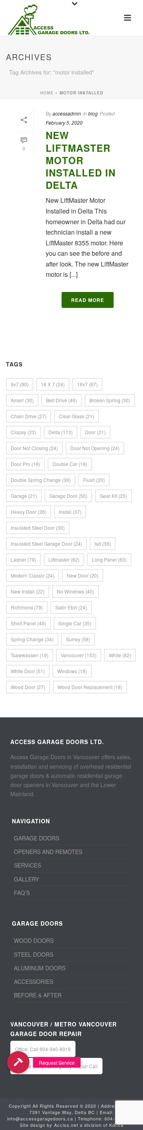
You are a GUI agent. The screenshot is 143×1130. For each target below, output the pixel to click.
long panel (109, 559)
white (120, 655)
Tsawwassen (29, 655)
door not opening (95, 448)
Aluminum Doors (40, 968)
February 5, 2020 (64, 122)
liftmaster (63, 559)
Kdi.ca (116, 1125)
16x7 (87, 384)
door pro (25, 463)
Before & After (38, 995)
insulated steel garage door (46, 543)
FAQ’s (22, 893)
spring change (32, 639)
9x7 (20, 384)
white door (28, 671)
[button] (18, 1062)
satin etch (71, 607)
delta (60, 432)
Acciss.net (66, 1125)
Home (47, 93)
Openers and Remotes (48, 852)
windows (72, 671)
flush (94, 479)
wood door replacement (90, 686)
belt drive (61, 400)
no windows (75, 591)
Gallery (26, 879)
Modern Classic (32, 575)
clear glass (76, 416)
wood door (28, 686)
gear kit (113, 495)
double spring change (41, 479)
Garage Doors (36, 838)
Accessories (33, 981)
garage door (68, 495)
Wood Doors (34, 940)
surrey (78, 639)
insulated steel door (38, 527)
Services (27, 865)
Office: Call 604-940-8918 (43, 1049)
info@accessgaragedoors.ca (40, 1118)
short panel (28, 623)
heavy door (28, 511)
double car (69, 463)
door (95, 432)
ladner (23, 559)
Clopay (23, 432)
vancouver (79, 655)
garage (24, 495)
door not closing (34, 448)
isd (103, 543)
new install (27, 591)
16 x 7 (53, 384)
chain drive (28, 416)
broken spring (109, 400)
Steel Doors (33, 954)
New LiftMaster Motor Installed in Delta (81, 160)
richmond (27, 607)
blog (93, 113)
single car (74, 623)
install (70, 511)
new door (83, 575)
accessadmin (66, 113)
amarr (22, 400)
